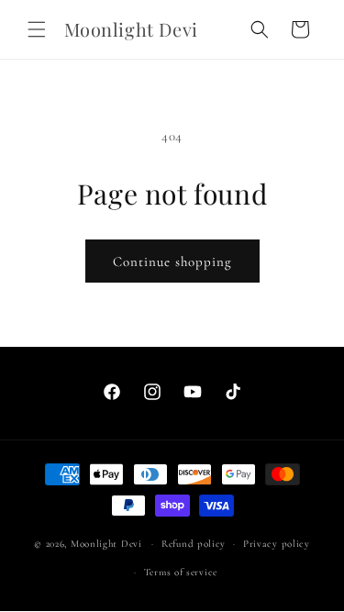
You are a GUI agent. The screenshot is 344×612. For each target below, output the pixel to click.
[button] (37, 29)
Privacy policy (276, 544)
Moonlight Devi (106, 544)
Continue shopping (172, 261)
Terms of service (180, 572)
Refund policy (193, 544)
